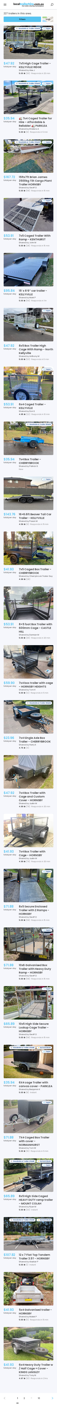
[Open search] (52, 4)
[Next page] (50, 1398)
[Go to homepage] (28, 5)
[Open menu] (5, 4)
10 (39, 1398)
